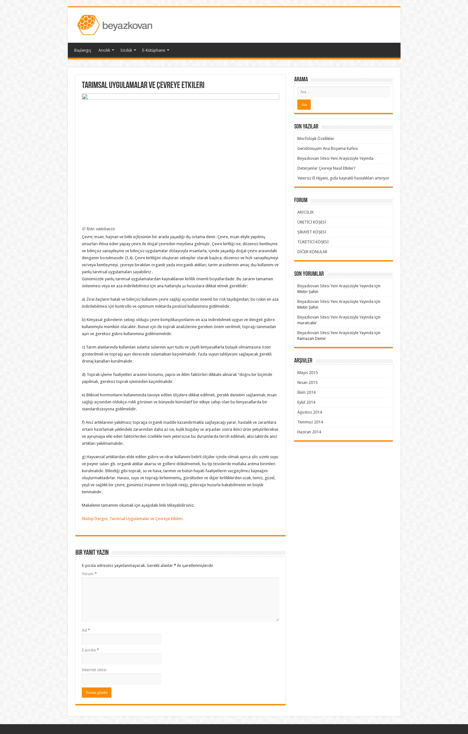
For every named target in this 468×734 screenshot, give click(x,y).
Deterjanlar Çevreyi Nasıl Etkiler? (326, 168)
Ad (86, 630)
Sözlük (126, 50)
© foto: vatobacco (98, 228)
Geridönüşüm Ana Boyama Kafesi (327, 148)
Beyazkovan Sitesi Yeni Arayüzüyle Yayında (335, 158)
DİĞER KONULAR (312, 251)
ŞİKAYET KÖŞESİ (311, 232)
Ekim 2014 (306, 392)
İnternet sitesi (94, 669)
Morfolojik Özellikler (315, 138)
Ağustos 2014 (309, 412)
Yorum (89, 573)
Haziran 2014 (309, 431)
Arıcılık (104, 50)
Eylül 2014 (306, 402)
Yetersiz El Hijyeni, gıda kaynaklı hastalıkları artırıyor (343, 178)
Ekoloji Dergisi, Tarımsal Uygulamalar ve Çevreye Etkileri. (133, 518)
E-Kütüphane (153, 50)
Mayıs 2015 (307, 372)
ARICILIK (305, 212)
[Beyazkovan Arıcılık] (116, 24)
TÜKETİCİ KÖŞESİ (313, 241)
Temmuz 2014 (310, 422)
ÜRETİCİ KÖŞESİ (311, 222)
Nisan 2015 (307, 382)
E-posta (90, 650)
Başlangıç (82, 50)
